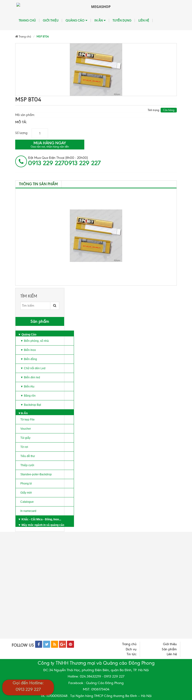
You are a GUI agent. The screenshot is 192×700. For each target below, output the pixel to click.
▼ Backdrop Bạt (30, 404)
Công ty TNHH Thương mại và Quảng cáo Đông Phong (96, 663)
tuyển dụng (122, 20)
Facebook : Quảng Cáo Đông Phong (96, 683)
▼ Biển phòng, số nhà (34, 341)
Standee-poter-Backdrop (36, 474)
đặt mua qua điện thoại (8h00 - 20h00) (64, 161)
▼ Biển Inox (28, 350)
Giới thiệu (51, 20)
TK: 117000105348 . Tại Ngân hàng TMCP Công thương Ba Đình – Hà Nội (96, 696)
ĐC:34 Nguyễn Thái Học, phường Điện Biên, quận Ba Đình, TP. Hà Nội (96, 670)
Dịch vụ (131, 649)
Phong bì (26, 483)
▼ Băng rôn (28, 395)
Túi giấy (25, 437)
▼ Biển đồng (28, 359)
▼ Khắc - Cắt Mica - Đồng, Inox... (39, 519)
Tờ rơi (24, 447)
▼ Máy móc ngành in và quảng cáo (41, 525)
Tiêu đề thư (27, 456)
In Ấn (98, 20)
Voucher (25, 428)
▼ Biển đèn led (30, 377)
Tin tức (132, 654)
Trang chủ (27, 20)
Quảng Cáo (75, 20)
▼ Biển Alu (27, 386)
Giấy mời (26, 492)
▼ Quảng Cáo (27, 334)
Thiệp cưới (27, 465)
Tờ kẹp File (27, 419)
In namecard (28, 511)
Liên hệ (143, 20)
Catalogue (27, 501)
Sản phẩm (169, 649)
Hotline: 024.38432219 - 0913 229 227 (96, 676)
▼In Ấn (23, 413)
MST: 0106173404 (96, 689)
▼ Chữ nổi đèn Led (32, 368)
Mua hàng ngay (50, 144)
